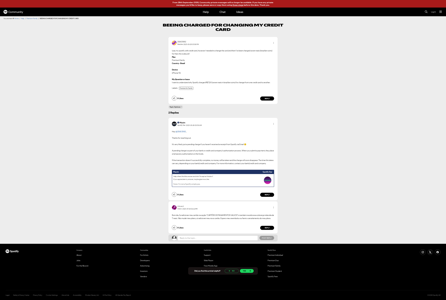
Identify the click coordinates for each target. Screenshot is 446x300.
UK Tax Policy (107, 295)
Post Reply (267, 238)
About (79, 255)
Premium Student (275, 271)
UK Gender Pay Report (123, 295)
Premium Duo (273, 260)
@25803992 (181, 131)
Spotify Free (273, 276)
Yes (244, 271)
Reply (267, 98)
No (233, 271)
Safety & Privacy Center (21, 295)
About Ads (65, 295)
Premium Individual (275, 255)
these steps (237, 5)
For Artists (144, 255)
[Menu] (441, 11)
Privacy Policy (37, 295)
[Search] (426, 11)
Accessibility (77, 295)
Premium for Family (186, 88)
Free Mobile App (210, 265)
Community (15, 12)
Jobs (78, 260)
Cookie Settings (52, 295)
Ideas (239, 12)
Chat (223, 12)
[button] (273, 43)
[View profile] (174, 42)
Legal (7, 295)
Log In (433, 12)
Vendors (143, 276)
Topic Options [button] (175, 107)
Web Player (208, 260)
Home (16, 18)
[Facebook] (437, 252)
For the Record (82, 265)
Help (206, 12)
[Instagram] (423, 252)
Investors (144, 271)
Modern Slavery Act (92, 295)
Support (207, 255)
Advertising (144, 265)
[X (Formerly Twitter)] (430, 252)
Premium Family (32, 18)
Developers (145, 260)
